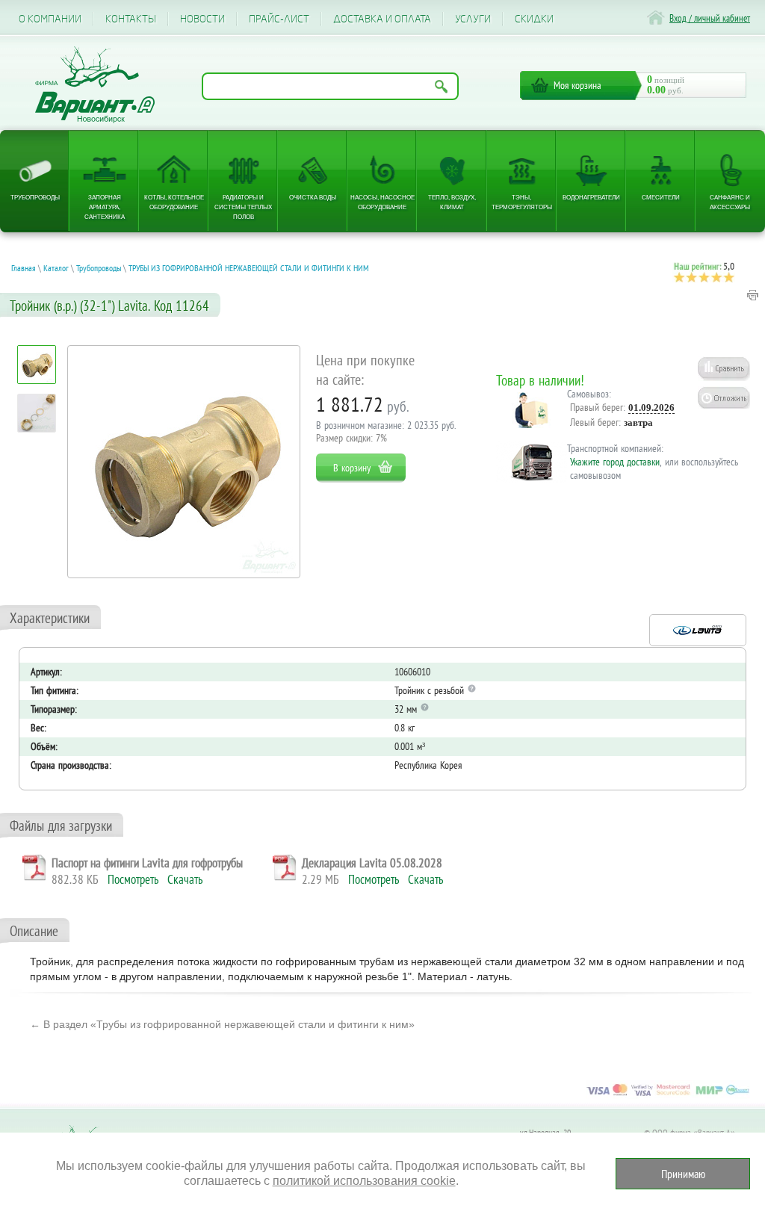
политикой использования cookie (364, 1180)
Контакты (130, 19)
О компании (50, 19)
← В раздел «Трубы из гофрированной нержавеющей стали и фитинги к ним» (222, 1024)
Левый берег (594, 422)
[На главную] (95, 84)
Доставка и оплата (382, 19)
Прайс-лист (279, 19)
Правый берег (596, 407)
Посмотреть (133, 879)
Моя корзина (577, 85)
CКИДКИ (534, 19)
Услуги (473, 19)
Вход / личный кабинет (709, 18)
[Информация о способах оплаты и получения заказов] (668, 1095)
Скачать (184, 879)
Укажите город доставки (615, 461)
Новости (202, 19)
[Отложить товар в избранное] (724, 397)
